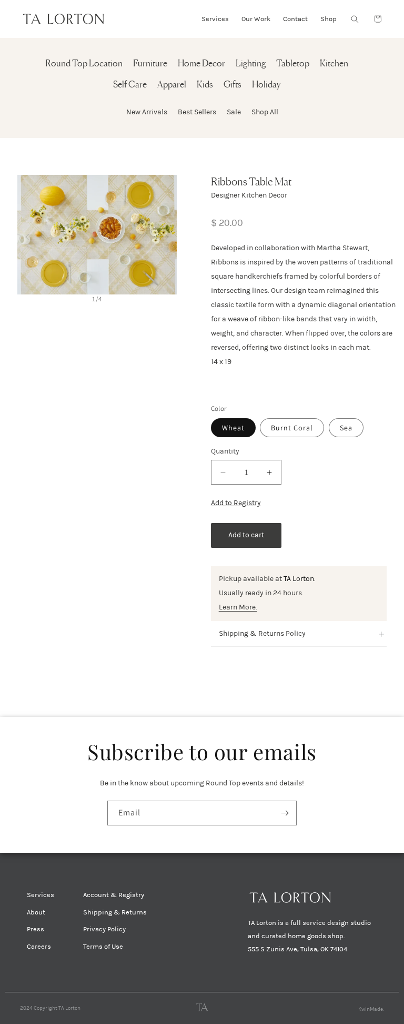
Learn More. (238, 607)
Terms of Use (103, 946)
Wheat (233, 427)
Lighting (251, 64)
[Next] (167, 234)
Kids (205, 85)
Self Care (130, 85)
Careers (39, 946)
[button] (354, 19)
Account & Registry (113, 895)
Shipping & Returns (115, 912)
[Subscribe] (284, 813)
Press (35, 929)
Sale (234, 112)
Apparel (171, 85)
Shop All (264, 112)
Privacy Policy (104, 929)
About (36, 912)
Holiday (266, 85)
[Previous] (27, 234)
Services (40, 895)
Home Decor (201, 64)
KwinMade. (371, 1009)
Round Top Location (84, 64)
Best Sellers (197, 112)
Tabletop (292, 64)
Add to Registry (236, 503)
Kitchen (334, 64)
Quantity (225, 451)
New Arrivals (146, 112)
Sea (346, 427)
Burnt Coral (292, 427)
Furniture (150, 64)
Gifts (232, 85)
